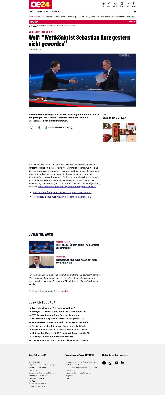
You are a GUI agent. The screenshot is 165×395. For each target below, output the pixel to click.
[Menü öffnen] (135, 11)
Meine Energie (72, 17)
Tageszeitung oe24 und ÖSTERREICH (80, 355)
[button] (106, 138)
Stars (46, 11)
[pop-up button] (129, 138)
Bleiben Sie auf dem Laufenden (115, 355)
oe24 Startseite (34, 362)
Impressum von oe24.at (38, 383)
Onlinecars (100, 17)
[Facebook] (104, 363)
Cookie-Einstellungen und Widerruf (42, 373)
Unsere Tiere (109, 17)
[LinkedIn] (123, 363)
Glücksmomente (47, 17)
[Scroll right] (135, 17)
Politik (34, 21)
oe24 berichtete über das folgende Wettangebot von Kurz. (67, 187)
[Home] (29, 26)
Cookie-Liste (33, 370)
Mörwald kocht (120, 17)
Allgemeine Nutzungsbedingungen (42, 365)
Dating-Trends (90, 17)
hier (34, 284)
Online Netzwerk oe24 (37, 355)
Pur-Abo (32, 381)
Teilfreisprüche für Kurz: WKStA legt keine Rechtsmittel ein (62, 197)
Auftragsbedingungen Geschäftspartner (80, 362)
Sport (39, 11)
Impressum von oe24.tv (38, 386)
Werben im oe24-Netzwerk (39, 375)
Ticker (31, 11)
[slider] (114, 138)
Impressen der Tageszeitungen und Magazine (78, 374)
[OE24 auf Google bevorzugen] (71, 127)
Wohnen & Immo (60, 17)
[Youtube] (116, 363)
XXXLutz (81, 17)
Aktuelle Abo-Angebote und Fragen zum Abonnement (81, 369)
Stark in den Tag (132, 17)
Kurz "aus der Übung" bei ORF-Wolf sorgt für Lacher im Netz (62, 193)
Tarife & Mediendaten (73, 365)
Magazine (56, 11)
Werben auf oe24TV (36, 378)
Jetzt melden (62, 291)
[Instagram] (110, 363)
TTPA (67, 378)
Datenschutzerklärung (37, 367)
